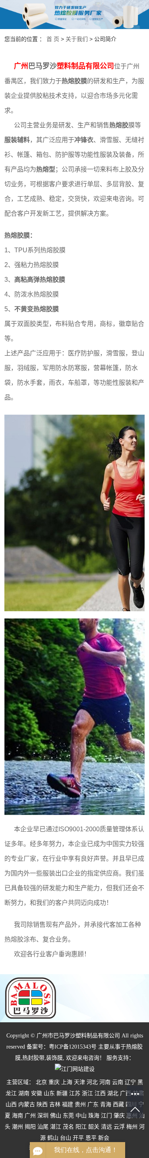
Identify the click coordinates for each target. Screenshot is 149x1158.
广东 (93, 1104)
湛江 (55, 1127)
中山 (81, 1116)
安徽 (36, 1093)
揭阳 (30, 1127)
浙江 (87, 1093)
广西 (125, 1093)
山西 (11, 1104)
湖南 (23, 1093)
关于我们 (77, 39)
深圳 (42, 1116)
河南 (104, 1082)
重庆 (54, 1082)
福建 (67, 1104)
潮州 (17, 1127)
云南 (117, 1082)
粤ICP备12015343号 (73, 1047)
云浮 (119, 1127)
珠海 (93, 1116)
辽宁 (130, 1082)
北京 (41, 1082)
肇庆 (119, 1116)
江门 (106, 1116)
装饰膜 (54, 1058)
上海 (66, 1082)
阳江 (81, 1127)
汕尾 (42, 1127)
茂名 (68, 1127)
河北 (92, 1082)
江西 (100, 1093)
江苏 (74, 1093)
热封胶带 (33, 1058)
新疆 (62, 1093)
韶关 (93, 1127)
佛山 (55, 1116)
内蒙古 (26, 1104)
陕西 (42, 1104)
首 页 (52, 39)
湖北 (112, 1093)
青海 (105, 1104)
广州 (30, 1116)
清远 (106, 1127)
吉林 (54, 1104)
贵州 (80, 1104)
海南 (17, 1116)
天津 (79, 1082)
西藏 (118, 1104)
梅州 (131, 1127)
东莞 (68, 1116)
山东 (49, 1093)
